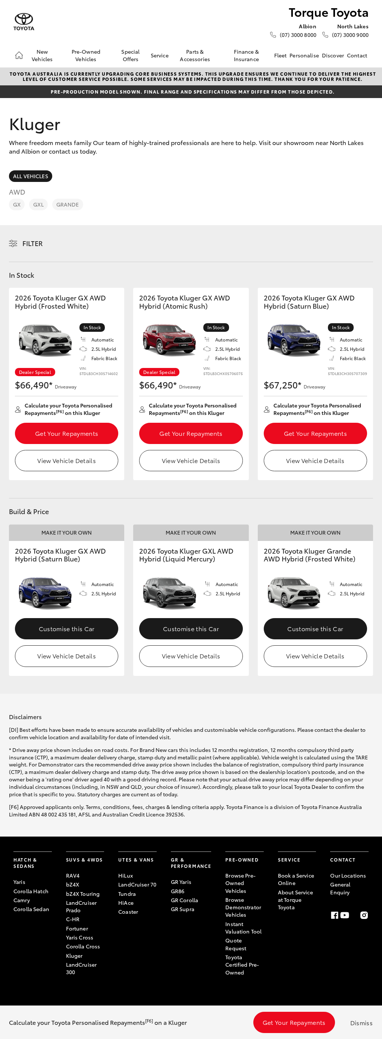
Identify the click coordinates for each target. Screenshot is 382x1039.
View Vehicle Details (66, 460)
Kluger (74, 955)
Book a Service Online (296, 879)
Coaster (128, 911)
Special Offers (130, 55)
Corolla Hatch (30, 891)
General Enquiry (340, 888)
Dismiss (361, 1022)
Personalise (304, 55)
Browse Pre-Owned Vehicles (240, 883)
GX (17, 204)
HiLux (125, 875)
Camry (21, 900)
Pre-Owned (242, 859)
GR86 (178, 891)
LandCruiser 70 (137, 884)
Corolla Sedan (31, 909)
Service (160, 55)
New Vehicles (42, 55)
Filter (32, 243)
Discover (333, 55)
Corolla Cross (83, 946)
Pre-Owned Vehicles (86, 55)
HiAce (126, 902)
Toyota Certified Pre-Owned (242, 964)
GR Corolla (184, 900)
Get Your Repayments (66, 433)
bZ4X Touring (83, 893)
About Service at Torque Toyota (295, 899)
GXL (38, 204)
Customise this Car (67, 628)
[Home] (19, 55)
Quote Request (235, 943)
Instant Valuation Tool (243, 927)
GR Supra (182, 909)
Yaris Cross (80, 937)
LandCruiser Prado (81, 906)
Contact (357, 55)
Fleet (280, 55)
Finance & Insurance (246, 55)
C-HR (73, 919)
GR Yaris (181, 881)
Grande (67, 204)
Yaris (19, 881)
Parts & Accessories (195, 55)
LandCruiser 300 (81, 968)
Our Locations (348, 875)
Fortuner (77, 928)
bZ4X (72, 884)
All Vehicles (30, 176)
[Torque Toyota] (23, 22)
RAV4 (73, 875)
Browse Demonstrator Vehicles (243, 907)
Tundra (127, 893)
